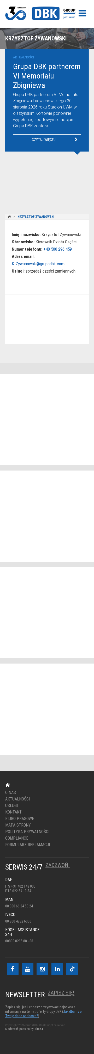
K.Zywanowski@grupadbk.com (38, 263)
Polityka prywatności (27, 831)
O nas (10, 792)
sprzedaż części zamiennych (50, 271)
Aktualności (17, 799)
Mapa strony (18, 825)
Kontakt (43, 319)
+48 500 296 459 (57, 249)
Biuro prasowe (19, 818)
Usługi (11, 805)
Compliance (16, 838)
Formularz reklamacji (27, 844)
